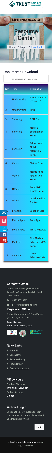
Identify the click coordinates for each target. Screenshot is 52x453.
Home (12, 47)
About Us (14, 350)
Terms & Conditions (19, 368)
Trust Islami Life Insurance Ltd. (25, 441)
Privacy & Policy (17, 359)
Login (39, 427)
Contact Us (15, 354)
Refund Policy (16, 363)
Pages (23, 47)
